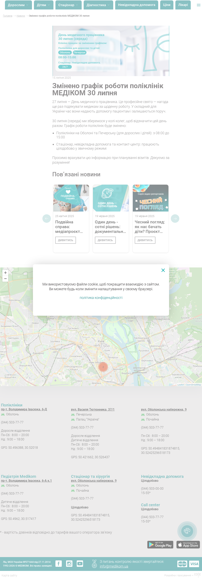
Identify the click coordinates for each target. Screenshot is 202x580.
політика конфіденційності (101, 298)
